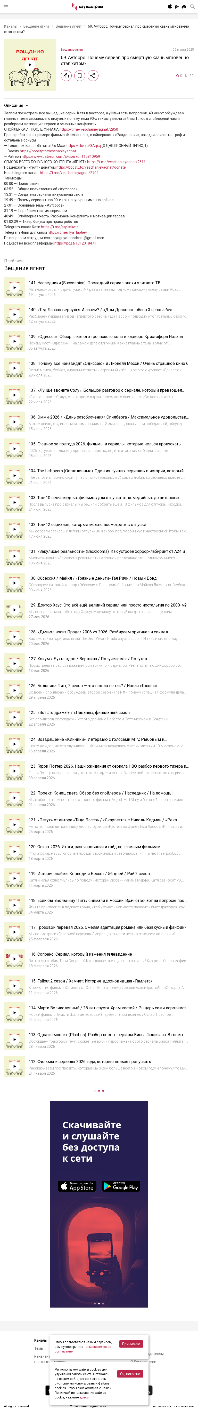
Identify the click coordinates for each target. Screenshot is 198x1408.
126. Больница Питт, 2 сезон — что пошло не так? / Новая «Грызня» (93, 685)
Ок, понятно (130, 1374)
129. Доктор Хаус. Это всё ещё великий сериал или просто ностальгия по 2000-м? (108, 605)
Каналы (10, 26)
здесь (84, 1397)
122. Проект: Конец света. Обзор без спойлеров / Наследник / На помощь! (101, 793)
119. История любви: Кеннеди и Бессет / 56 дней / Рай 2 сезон (89, 873)
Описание (13, 105)
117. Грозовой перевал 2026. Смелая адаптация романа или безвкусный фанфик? (107, 927)
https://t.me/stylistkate (60, 227)
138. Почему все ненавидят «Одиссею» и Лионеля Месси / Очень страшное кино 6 (108, 363)
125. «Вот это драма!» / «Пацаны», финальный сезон (79, 712)
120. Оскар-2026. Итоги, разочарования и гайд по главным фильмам (94, 846)
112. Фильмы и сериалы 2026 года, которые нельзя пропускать (90, 1061)
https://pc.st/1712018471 (75, 243)
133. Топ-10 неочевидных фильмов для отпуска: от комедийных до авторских (104, 497)
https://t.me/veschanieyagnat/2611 (116, 162)
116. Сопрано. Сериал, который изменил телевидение (80, 954)
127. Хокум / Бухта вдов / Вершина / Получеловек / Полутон (88, 658)
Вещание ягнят (36, 26)
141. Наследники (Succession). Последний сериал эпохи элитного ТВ (94, 282)
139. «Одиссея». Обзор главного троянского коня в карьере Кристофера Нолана (106, 336)
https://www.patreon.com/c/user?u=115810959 (61, 156)
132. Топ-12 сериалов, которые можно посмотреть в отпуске (87, 524)
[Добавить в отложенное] (79, 75)
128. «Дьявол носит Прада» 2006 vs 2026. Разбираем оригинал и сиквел (98, 632)
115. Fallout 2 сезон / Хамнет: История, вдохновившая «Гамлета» (91, 981)
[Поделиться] (93, 75)
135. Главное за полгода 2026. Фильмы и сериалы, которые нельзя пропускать (105, 444)
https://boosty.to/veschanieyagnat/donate (91, 167)
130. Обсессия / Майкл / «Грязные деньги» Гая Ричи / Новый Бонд (93, 578)
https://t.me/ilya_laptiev (67, 232)
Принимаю (131, 1344)
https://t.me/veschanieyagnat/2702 (69, 173)
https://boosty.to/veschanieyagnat (48, 151)
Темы (39, 1348)
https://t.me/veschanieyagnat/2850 (89, 129)
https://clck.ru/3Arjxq (84, 146)
